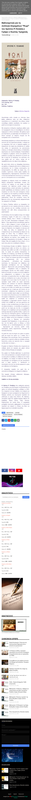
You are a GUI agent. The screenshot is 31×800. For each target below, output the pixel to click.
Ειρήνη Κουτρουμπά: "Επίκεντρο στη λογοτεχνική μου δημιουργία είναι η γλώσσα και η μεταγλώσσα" (18, 644)
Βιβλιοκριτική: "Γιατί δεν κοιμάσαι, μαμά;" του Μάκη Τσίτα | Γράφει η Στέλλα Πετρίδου (18, 770)
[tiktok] (26, 470)
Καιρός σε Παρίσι (6, 515)
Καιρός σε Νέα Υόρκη (7, 527)
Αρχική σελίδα (5, 17)
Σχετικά (15, 794)
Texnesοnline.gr (6, 35)
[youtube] (19, 470)
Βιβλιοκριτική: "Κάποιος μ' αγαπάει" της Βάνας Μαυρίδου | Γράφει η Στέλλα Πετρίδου (18, 698)
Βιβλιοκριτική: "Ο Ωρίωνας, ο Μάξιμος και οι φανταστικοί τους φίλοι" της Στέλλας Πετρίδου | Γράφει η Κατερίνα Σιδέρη (19, 690)
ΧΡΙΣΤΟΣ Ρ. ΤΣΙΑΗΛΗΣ (13, 17)
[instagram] (12, 470)
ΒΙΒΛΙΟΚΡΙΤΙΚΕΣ (10, 412)
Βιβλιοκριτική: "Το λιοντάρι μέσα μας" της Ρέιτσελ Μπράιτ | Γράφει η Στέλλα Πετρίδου (18, 778)
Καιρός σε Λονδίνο (6, 503)
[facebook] (5, 470)
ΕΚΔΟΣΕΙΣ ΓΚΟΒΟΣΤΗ (7, 414)
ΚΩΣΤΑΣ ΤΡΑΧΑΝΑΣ (18, 414)
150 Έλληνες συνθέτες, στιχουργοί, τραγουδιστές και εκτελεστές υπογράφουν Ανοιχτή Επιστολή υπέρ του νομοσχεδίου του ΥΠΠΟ (19, 653)
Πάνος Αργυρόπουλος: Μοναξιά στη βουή (19, 711)
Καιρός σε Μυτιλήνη (6, 564)
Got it (20, 13)
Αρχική (9, 794)
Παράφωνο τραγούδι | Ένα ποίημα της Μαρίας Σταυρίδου (18, 669)
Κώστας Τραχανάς (24, 111)
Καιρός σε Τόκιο (6, 539)
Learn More (13, 13)
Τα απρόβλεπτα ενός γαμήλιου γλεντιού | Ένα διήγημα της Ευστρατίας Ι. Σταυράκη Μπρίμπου (19, 662)
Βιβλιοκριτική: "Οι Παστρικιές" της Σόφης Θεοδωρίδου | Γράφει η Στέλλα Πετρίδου (18, 705)
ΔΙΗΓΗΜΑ (17, 412)
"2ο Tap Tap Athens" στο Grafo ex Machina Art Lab (17, 676)
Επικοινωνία (21, 794)
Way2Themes (15, 796)
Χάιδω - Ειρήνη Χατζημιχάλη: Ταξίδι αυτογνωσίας (17, 682)
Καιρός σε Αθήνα (6, 552)
